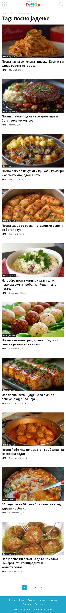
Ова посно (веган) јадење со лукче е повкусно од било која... (28, 397)
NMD (4, 70)
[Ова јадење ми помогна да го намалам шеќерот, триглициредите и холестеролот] (33, 538)
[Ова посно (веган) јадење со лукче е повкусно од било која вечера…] (33, 374)
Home (5, 13)
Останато (39, 604)
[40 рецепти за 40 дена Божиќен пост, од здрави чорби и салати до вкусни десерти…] (33, 484)
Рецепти (27, 604)
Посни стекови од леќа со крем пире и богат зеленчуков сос (30, 118)
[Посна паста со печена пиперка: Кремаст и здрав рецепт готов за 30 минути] (33, 41)
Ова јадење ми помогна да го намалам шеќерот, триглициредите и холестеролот (30, 563)
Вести (12, 600)
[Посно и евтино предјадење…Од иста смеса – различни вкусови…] (33, 319)
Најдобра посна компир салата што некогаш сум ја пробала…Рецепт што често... (29, 284)
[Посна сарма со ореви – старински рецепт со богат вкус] (33, 205)
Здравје (31, 600)
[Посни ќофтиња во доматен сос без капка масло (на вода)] (33, 429)
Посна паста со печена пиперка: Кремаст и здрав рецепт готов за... (33, 63)
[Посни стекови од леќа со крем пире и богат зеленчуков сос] (33, 96)
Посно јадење (9, 56)
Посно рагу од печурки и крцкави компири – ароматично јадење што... (33, 173)
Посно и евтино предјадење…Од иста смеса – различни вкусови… (30, 342)
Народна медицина (48, 600)
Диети (21, 600)
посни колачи (9, 499)
